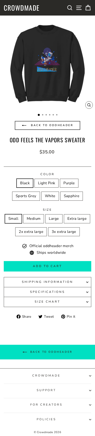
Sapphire (71, 195)
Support (46, 390)
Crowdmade (22, 8)
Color (47, 174)
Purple (69, 183)
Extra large (77, 218)
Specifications (47, 292)
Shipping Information (47, 282)
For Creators (46, 405)
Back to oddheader (51, 125)
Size (47, 210)
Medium (33, 218)
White (50, 195)
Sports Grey (26, 195)
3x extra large (64, 231)
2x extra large (31, 231)
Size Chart (47, 302)
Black (25, 183)
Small (13, 218)
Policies (46, 419)
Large (54, 218)
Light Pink (46, 183)
